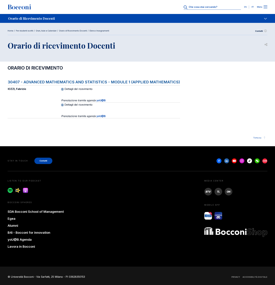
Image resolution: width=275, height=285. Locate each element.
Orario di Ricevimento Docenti (73, 31)
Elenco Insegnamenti (99, 31)
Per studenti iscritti (24, 31)
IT (253, 7)
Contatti (259, 31)
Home (10, 31)
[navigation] (137, 18)
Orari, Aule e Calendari (46, 31)
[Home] (19, 7)
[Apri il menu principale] (265, 7)
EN (245, 7)
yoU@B (101, 100)
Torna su (257, 138)
